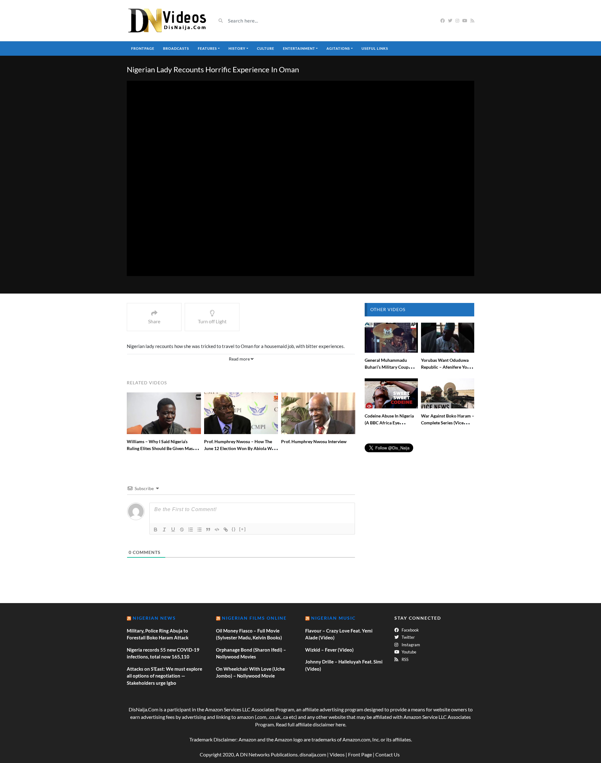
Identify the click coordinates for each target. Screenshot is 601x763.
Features (207, 48)
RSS (404, 659)
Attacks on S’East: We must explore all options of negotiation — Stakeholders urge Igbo (164, 676)
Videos (337, 754)
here (340, 724)
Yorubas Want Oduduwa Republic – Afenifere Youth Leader (447, 366)
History (237, 48)
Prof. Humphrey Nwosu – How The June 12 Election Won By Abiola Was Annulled (240, 448)
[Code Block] (217, 529)
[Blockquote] (208, 529)
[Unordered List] (199, 529)
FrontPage (142, 48)
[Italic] (164, 529)
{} (234, 529)
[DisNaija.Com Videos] (167, 20)
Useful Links (375, 48)
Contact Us (387, 754)
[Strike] (181, 529)
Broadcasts (176, 48)
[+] (242, 529)
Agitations (338, 48)
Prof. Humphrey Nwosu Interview (314, 441)
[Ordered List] (190, 529)
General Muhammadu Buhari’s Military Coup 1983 (386, 366)
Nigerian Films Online (254, 618)
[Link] (225, 529)
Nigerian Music (333, 618)
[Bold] (155, 529)
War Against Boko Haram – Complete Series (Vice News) (447, 422)
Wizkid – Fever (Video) (329, 650)
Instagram (410, 644)
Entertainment (299, 48)
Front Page (360, 754)
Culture (265, 48)
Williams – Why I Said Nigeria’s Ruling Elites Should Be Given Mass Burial (161, 448)
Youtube (408, 651)
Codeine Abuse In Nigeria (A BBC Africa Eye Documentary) (389, 422)
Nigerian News (154, 618)
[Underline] (173, 529)
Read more (240, 358)
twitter (408, 637)
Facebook (410, 629)
